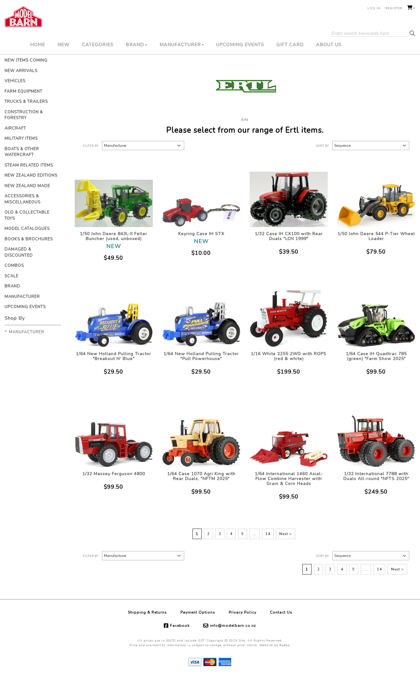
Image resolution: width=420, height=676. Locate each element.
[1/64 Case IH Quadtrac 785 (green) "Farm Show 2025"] (376, 315)
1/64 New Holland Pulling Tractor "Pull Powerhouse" (201, 356)
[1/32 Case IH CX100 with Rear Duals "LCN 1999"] (289, 195)
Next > (285, 533)
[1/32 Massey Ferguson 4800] (114, 435)
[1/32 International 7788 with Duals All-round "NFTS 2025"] (376, 435)
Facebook (180, 625)
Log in (374, 8)
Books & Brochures (29, 239)
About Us (329, 45)
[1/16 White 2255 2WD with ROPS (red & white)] (289, 315)
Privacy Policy (242, 612)
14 (267, 533)
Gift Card (290, 45)
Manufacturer (180, 45)
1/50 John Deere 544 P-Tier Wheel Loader (376, 236)
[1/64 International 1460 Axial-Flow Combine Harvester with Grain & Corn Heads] (289, 435)
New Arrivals (21, 71)
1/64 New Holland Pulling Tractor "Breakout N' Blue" (113, 356)
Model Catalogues (27, 228)
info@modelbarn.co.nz (233, 625)
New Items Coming (26, 60)
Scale (11, 276)
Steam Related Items (29, 165)
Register (393, 8)
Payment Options (197, 612)
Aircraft (15, 128)
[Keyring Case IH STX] (201, 195)
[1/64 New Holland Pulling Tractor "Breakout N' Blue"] (114, 315)
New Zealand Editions (31, 175)
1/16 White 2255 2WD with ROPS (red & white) (289, 356)
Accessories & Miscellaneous (23, 199)
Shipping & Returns (147, 612)
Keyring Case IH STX (201, 234)
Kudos (284, 645)
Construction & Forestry (24, 115)
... (254, 533)
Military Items (21, 138)
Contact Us (281, 612)
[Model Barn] (23, 16)
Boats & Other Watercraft (22, 152)
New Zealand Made (27, 186)
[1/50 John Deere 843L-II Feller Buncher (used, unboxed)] (114, 195)
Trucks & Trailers (26, 101)
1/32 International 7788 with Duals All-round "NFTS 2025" (376, 476)
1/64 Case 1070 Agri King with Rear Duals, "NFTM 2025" (201, 476)
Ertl (244, 119)
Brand (135, 45)
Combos (14, 265)
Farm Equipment (23, 91)
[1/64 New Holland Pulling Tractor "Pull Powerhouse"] (201, 315)
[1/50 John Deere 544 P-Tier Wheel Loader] (376, 195)
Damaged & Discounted (19, 252)
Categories (97, 45)
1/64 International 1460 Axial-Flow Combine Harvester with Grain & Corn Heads (289, 478)
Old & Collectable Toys (27, 215)
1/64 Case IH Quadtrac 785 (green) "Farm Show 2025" (376, 356)
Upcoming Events (240, 45)
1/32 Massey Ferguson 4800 (113, 474)
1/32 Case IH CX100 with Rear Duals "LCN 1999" (289, 236)
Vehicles (15, 81)
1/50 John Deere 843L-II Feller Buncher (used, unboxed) (113, 236)
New (63, 45)
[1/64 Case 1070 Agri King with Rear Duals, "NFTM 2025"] (201, 435)
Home (37, 45)
